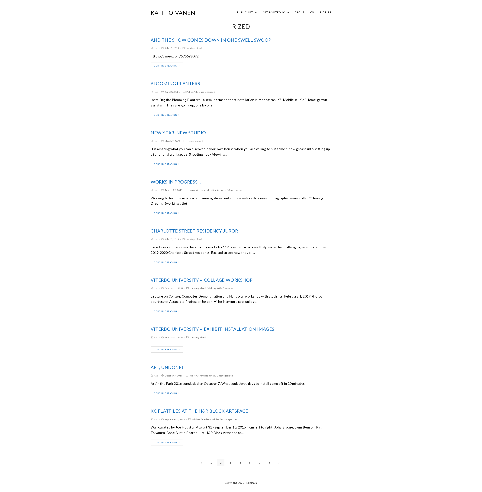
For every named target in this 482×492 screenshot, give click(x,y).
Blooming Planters (175, 83)
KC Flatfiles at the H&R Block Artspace (199, 411)
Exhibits (196, 419)
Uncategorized (193, 48)
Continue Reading (165, 65)
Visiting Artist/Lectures (220, 288)
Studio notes (219, 190)
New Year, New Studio (178, 132)
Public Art (191, 91)
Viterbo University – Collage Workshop (201, 280)
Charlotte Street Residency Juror (194, 230)
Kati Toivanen (173, 12)
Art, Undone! (167, 367)
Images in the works (200, 190)
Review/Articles (211, 419)
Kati (156, 48)
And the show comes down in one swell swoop (211, 40)
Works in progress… (176, 181)
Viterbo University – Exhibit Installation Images (212, 329)
